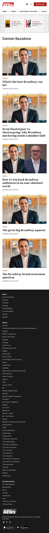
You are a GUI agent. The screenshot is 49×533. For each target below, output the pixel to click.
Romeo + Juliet (7, 413)
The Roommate (7, 464)
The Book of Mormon (9, 439)
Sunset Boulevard (8, 430)
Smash (4, 419)
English (4, 351)
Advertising (6, 495)
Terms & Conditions (9, 501)
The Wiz (5, 467)
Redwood (5, 410)
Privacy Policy (7, 504)
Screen (4, 314)
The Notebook (7, 453)
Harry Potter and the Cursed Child (14, 371)
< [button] (2, 23)
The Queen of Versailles (10, 461)
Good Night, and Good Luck (12, 359)
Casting (5, 305)
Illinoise (5, 379)
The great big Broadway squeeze (24, 230)
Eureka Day (6, 354)
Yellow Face (6, 476)
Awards (4, 317)
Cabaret (5, 340)
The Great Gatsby (8, 442)
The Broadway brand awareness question (23, 275)
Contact (5, 493)
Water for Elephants (9, 470)
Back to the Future (8, 337)
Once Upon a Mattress (10, 402)
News (4, 11)
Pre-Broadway (7, 308)
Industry (5, 300)
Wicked (5, 473)
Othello (4, 405)
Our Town (5, 408)
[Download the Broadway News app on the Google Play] (22, 527)
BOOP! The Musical (9, 334)
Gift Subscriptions (8, 484)
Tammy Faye (6, 436)
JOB (3, 382)
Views (13, 11)
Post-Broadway (7, 311)
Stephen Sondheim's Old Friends (13, 422)
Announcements (8, 297)
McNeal (5, 393)
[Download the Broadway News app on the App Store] (8, 527)
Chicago (5, 342)
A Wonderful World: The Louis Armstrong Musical (19, 328)
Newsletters (6, 487)
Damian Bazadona (10, 89)
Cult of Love (6, 345)
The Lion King (7, 450)
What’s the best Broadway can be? (22, 83)
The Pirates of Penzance (11, 459)
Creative (5, 303)
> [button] (46, 23)
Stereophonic (7, 425)
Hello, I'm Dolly (7, 376)
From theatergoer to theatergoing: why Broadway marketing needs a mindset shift (23, 132)
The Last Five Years (9, 447)
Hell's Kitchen (7, 374)
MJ (3, 388)
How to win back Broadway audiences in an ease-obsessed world (22, 183)
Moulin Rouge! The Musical (11, 396)
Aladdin (5, 331)
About (4, 490)
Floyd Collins (6, 357)
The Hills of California (9, 444)
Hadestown (6, 365)
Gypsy (4, 362)
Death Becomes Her (9, 348)
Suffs (4, 427)
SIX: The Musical (8, 416)
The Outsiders (7, 456)
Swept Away (6, 433)
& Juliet (4, 325)
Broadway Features (28, 11)
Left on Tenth (7, 385)
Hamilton (5, 368)
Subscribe (40, 4)
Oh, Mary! (5, 399)
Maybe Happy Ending (9, 391)
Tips (4, 498)
